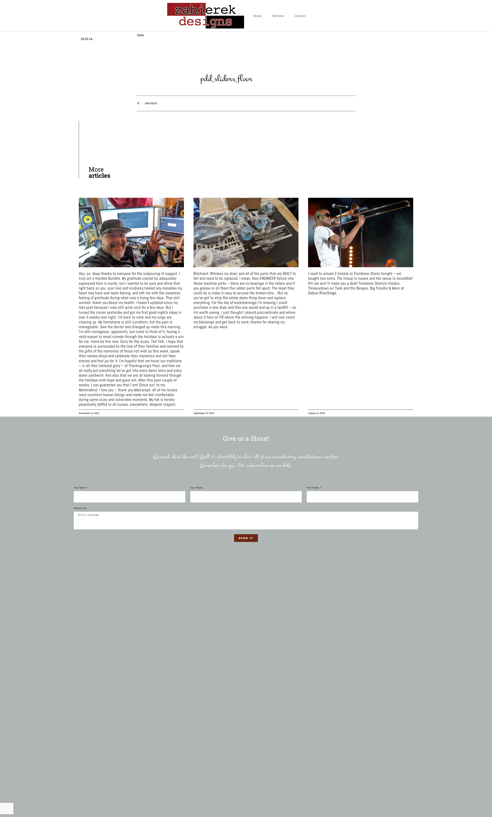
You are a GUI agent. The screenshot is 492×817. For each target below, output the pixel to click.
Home (257, 16)
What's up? (80, 508)
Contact (300, 16)
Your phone (196, 488)
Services (278, 16)
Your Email (313, 488)
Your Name (80, 488)
